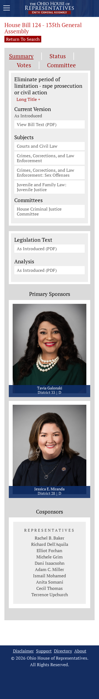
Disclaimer (23, 651)
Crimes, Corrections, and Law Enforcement (45, 158)
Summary (21, 56)
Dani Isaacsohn (50, 563)
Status (58, 56)
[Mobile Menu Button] (6, 8)
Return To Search (23, 39)
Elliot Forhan (49, 550)
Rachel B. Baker (49, 537)
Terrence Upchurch (49, 594)
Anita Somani (49, 581)
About (80, 651)
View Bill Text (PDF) (36, 124)
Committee (61, 65)
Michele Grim (49, 556)
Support (44, 651)
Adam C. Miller (49, 569)
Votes (24, 65)
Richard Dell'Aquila (49, 544)
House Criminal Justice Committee (39, 211)
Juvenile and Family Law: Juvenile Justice (41, 187)
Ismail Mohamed (49, 575)
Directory (63, 651)
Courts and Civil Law (37, 146)
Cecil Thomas (49, 588)
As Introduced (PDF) (37, 249)
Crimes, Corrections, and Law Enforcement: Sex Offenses (45, 172)
